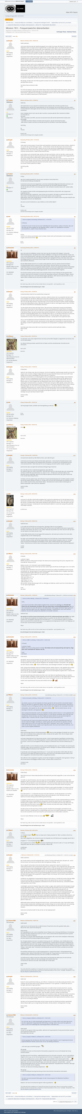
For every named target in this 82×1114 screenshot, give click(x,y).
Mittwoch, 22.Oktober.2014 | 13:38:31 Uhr (29, 920)
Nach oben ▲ (75, 1110)
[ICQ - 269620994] (7, 116)
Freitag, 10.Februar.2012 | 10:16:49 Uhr (28, 291)
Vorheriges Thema (61, 32)
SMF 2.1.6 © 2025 (7, 1110)
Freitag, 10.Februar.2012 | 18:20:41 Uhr (28, 424)
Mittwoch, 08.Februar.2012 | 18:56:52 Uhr (29, 40)
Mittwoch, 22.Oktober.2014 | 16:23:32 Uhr (29, 1015)
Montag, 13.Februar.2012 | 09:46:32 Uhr (28, 521)
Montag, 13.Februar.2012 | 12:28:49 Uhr (28, 595)
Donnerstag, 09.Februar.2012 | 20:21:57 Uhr (29, 216)
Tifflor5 (10, 554)
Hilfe (54, 1110)
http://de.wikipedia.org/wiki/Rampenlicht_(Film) (30, 971)
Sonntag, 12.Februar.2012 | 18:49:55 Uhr (29, 455)
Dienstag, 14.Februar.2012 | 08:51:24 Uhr (29, 830)
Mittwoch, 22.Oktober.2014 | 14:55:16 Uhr (29, 976)
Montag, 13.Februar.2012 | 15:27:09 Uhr (28, 694)
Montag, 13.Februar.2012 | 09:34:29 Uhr (28, 493)
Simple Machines (15, 1110)
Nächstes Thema (71, 32)
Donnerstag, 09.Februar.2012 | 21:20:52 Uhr (29, 247)
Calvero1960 (12, 920)
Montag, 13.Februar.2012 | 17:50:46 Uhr (28, 770)
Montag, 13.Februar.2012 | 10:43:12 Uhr (28, 553)
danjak (10, 41)
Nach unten (8, 36)
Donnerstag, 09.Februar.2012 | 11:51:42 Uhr (29, 139)
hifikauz (10, 336)
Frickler (10, 100)
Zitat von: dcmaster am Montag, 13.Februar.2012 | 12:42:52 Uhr (37, 698)
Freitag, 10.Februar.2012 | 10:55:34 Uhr (28, 336)
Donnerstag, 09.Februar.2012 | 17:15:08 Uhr (29, 173)
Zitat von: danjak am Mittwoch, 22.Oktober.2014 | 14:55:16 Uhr (36, 1018)
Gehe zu (55, 1101)
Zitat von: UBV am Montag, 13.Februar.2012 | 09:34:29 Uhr (36, 598)
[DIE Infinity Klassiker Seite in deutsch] (7, 270)
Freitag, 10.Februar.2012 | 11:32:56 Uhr (28, 366)
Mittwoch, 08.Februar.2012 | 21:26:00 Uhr (29, 100)
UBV (9, 494)
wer (9, 216)
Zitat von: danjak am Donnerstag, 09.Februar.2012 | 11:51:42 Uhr (37, 219)
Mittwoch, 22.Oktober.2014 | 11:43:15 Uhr (30, 855)
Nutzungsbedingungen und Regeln (64, 1110)
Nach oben (8, 1093)
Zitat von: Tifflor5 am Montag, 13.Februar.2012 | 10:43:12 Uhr (36, 640)
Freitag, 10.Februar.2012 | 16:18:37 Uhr (28, 402)
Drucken (74, 36)
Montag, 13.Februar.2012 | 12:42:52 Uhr (28, 636)
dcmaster (11, 248)
